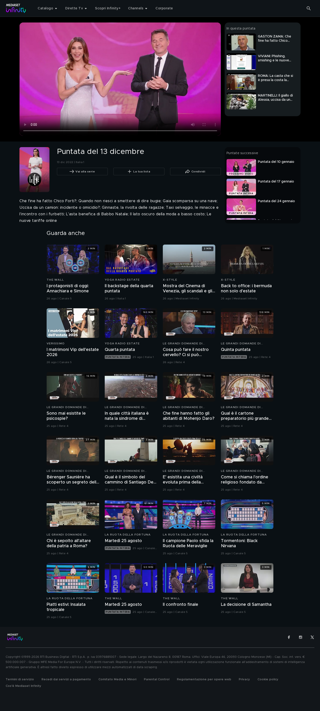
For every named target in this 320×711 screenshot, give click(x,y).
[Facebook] (289, 637)
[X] (312, 637)
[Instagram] (300, 637)
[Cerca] (309, 8)
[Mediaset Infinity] (16, 8)
